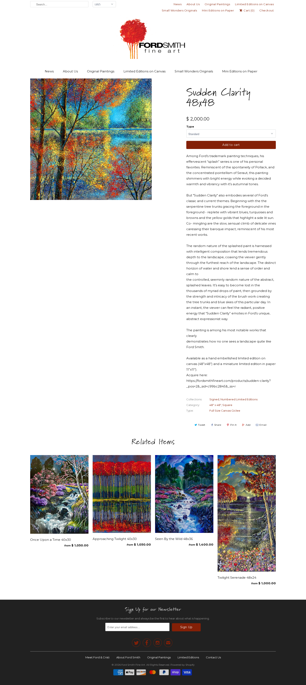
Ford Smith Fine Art (133, 664)
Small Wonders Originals (179, 10)
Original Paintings (217, 4)
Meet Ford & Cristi (97, 657)
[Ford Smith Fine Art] (153, 38)
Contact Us (213, 657)
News (178, 4)
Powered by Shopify (182, 664)
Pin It (233, 424)
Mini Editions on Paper (218, 10)
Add (248, 424)
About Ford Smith (128, 657)
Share (217, 424)
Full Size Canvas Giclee (224, 410)
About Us (193, 4)
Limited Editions (188, 657)
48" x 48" (215, 405)
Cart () (248, 10)
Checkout (266, 10)
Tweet (201, 424)
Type (190, 126)
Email (262, 424)
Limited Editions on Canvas (254, 4)
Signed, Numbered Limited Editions (233, 399)
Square (227, 405)
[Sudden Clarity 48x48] (91, 139)
